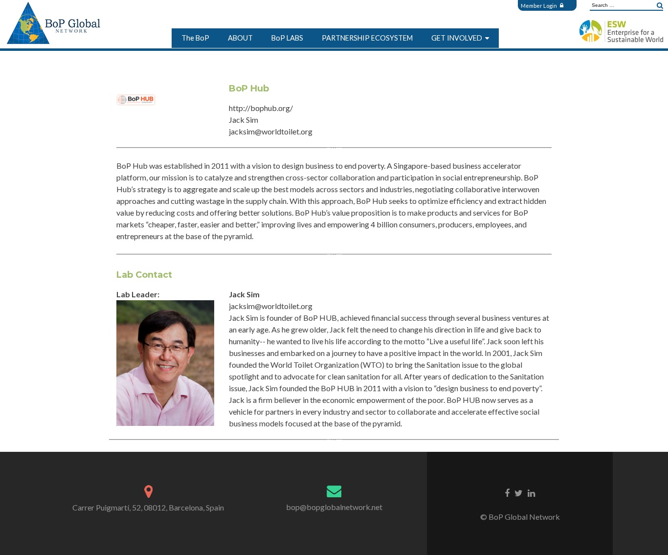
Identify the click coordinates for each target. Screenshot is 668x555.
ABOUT (240, 38)
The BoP (195, 38)
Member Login (539, 5)
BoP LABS (287, 38)
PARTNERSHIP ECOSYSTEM (367, 38)
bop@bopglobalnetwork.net (334, 506)
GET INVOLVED (456, 38)
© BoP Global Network (520, 516)
